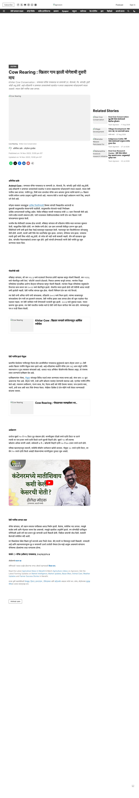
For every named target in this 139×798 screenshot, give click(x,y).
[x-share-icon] (15, 164)
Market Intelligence (39, 573)
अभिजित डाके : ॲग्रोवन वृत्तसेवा (24, 148)
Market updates (54, 573)
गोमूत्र (27, 377)
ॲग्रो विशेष (31, 11)
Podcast (119, 5)
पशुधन (74, 11)
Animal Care (77, 573)
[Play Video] (49, 482)
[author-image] (10, 148)
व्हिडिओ (109, 11)
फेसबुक (27, 581)
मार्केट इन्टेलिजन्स (44, 11)
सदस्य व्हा (18, 561)
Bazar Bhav (66, 573)
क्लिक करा (52, 566)
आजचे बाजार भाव (122, 11)
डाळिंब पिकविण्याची (36, 205)
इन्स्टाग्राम (39, 581)
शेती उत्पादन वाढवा (17, 11)
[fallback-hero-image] (100, 120)
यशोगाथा (83, 11)
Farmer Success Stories (29, 576)
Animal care (15, 601)
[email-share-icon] (28, 164)
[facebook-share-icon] (19, 164)
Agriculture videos (60, 571)
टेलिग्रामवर (47, 581)
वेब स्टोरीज (93, 11)
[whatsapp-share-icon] (11, 164)
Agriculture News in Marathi (33, 571)
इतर (102, 11)
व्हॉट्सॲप (58, 581)
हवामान (56, 11)
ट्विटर (33, 581)
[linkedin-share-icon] (24, 164)
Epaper (65, 11)
